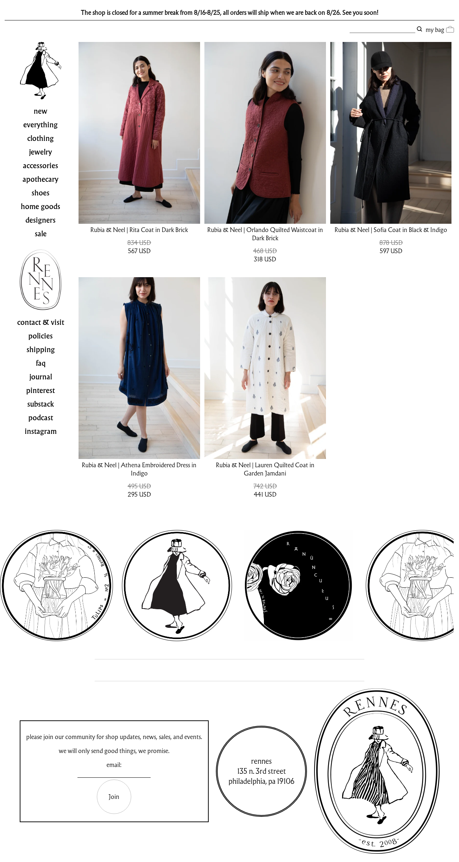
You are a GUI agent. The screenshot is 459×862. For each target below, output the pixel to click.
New (40, 111)
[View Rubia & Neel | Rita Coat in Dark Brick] (139, 133)
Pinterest (40, 390)
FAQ (41, 363)
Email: (114, 765)
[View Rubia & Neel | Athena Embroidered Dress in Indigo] (139, 368)
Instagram (41, 431)
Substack (40, 404)
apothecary (40, 179)
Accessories (40, 166)
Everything (40, 125)
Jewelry (40, 152)
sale (41, 234)
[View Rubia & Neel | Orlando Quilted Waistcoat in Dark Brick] (265, 133)
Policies (40, 336)
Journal (40, 377)
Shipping (41, 350)
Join (114, 796)
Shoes (40, 193)
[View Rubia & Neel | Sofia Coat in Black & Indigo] (390, 133)
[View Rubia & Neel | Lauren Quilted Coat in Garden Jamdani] (265, 368)
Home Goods (40, 207)
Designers (40, 220)
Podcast (40, 418)
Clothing (40, 138)
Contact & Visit (40, 322)
